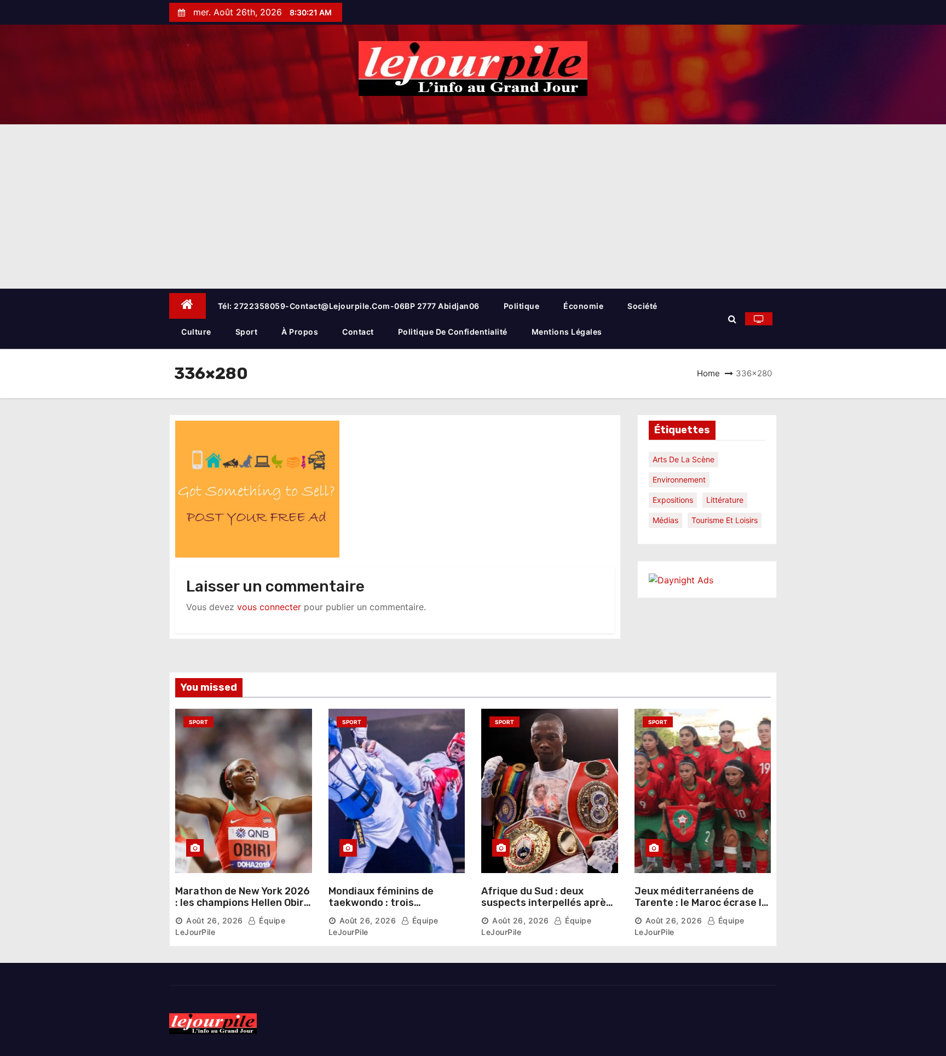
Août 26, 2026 (214, 920)
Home (708, 373)
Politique (522, 306)
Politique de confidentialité (452, 331)
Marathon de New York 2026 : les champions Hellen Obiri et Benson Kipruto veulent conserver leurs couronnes (242, 909)
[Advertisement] (473, 206)
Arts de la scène (683, 459)
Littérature (724, 499)
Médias (665, 520)
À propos (299, 331)
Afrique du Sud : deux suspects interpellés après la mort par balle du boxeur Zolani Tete (546, 909)
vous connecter (269, 606)
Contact (358, 331)
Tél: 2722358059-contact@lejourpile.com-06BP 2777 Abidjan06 (349, 306)
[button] (732, 318)
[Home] (187, 306)
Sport (246, 331)
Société (642, 306)
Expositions (673, 499)
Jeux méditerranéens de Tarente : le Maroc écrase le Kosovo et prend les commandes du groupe (701, 909)
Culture (196, 331)
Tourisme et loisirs (724, 520)
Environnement (679, 479)
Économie (583, 306)
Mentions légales (567, 331)
